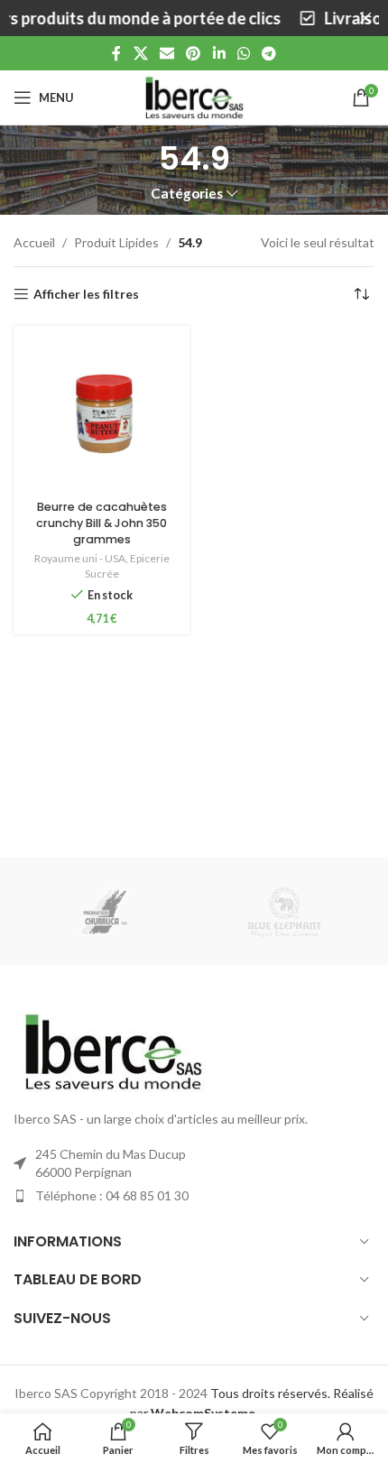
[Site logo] (194, 96)
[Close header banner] (365, 18)
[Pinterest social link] (193, 53)
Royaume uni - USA (79, 558)
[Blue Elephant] (284, 911)
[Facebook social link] (116, 53)
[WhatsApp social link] (243, 53)
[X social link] (140, 53)
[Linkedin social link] (219, 53)
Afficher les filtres (86, 294)
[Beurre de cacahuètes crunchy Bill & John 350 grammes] (101, 414)
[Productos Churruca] (104, 911)
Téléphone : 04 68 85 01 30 (112, 1195)
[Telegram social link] (269, 53)
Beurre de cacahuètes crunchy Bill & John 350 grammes (101, 522)
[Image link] (113, 1049)
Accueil (34, 242)
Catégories (187, 193)
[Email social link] (166, 53)
